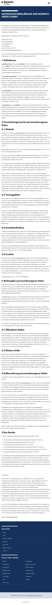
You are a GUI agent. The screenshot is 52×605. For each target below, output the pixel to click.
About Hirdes (5, 544)
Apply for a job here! (7, 547)
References (5, 541)
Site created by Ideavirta (26, 601)
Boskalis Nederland (30, 567)
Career (4, 535)
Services (4, 532)
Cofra (4, 579)
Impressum (24, 595)
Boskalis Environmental (30, 564)
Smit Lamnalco (6, 582)
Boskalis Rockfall (6, 570)
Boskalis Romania (29, 570)
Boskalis (4, 561)
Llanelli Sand (28, 576)
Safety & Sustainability (7, 538)
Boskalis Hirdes (6, 567)
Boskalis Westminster (30, 573)
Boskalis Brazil (6, 564)
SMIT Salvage (29, 561)
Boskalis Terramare (7, 573)
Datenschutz (39, 595)
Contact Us (5, 550)
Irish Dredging (6, 576)
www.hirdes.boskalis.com (19, 133)
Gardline (28, 579)
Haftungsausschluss (31, 595)
